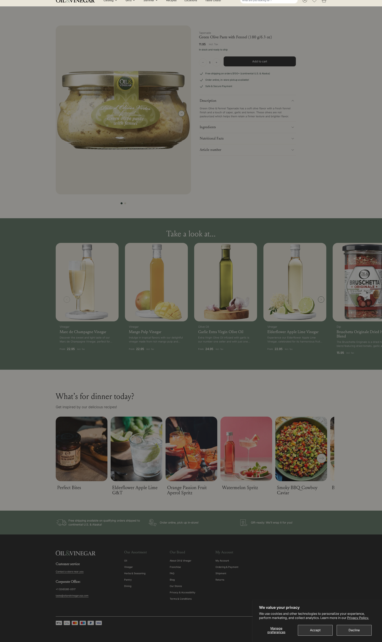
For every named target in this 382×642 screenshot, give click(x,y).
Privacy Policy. (358, 618)
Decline (354, 630)
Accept (315, 630)
